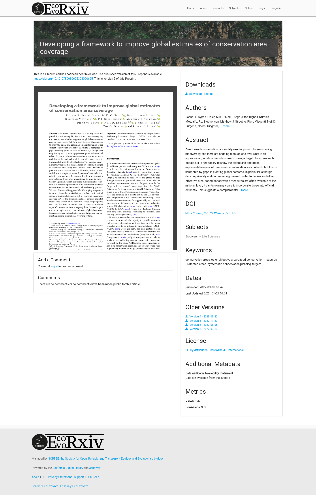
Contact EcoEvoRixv (45, 486)
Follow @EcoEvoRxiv (74, 486)
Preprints (218, 8)
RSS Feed (92, 477)
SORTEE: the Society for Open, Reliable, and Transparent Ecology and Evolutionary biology (105, 458)
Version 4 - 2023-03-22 (203, 316)
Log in (262, 8)
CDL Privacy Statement (57, 477)
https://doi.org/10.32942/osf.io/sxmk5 (210, 213)
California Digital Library (68, 468)
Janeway (95, 468)
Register (277, 8)
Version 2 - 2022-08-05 (203, 324)
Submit (249, 8)
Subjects (234, 8)
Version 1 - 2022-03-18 (203, 329)
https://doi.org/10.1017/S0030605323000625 (63, 78)
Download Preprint (200, 94)
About (203, 8)
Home (191, 8)
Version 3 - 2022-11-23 (203, 320)
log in (54, 266)
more (226, 126)
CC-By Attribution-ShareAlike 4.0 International (214, 350)
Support (79, 477)
